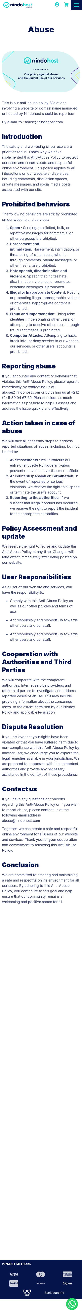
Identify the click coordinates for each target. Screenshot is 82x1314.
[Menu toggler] (76, 5)
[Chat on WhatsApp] (72, 1304)
